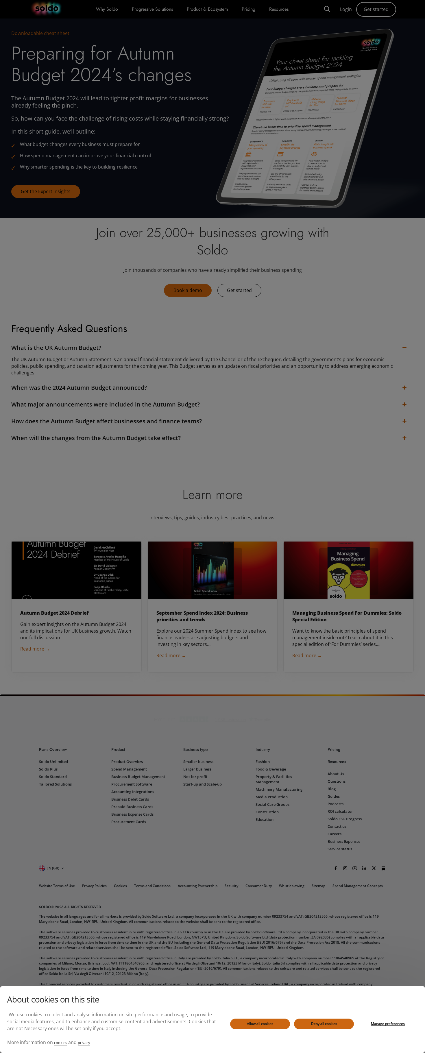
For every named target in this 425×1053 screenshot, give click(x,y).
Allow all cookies (260, 1023)
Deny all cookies (324, 1023)
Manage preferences (388, 1023)
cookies (60, 1042)
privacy (84, 1042)
